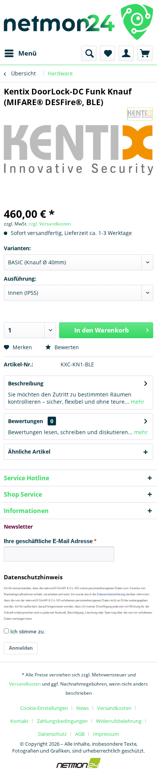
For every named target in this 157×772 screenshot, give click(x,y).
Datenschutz (52, 733)
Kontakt (19, 721)
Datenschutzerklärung (111, 594)
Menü (27, 53)
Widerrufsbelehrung (118, 721)
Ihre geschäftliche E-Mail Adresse (48, 541)
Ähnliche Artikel (29, 451)
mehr (136, 401)
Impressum (106, 733)
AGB (80, 733)
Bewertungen (25, 421)
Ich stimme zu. (27, 631)
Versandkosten (25, 684)
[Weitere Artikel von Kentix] (140, 114)
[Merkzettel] (107, 53)
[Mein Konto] (126, 53)
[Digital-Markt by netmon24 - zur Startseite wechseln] (78, 23)
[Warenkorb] (144, 53)
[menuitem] (20, 53)
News (82, 708)
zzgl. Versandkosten (50, 224)
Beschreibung (25, 383)
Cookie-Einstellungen (44, 708)
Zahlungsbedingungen (62, 721)
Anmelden (21, 648)
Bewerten (66, 347)
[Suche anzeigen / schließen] (88, 53)
